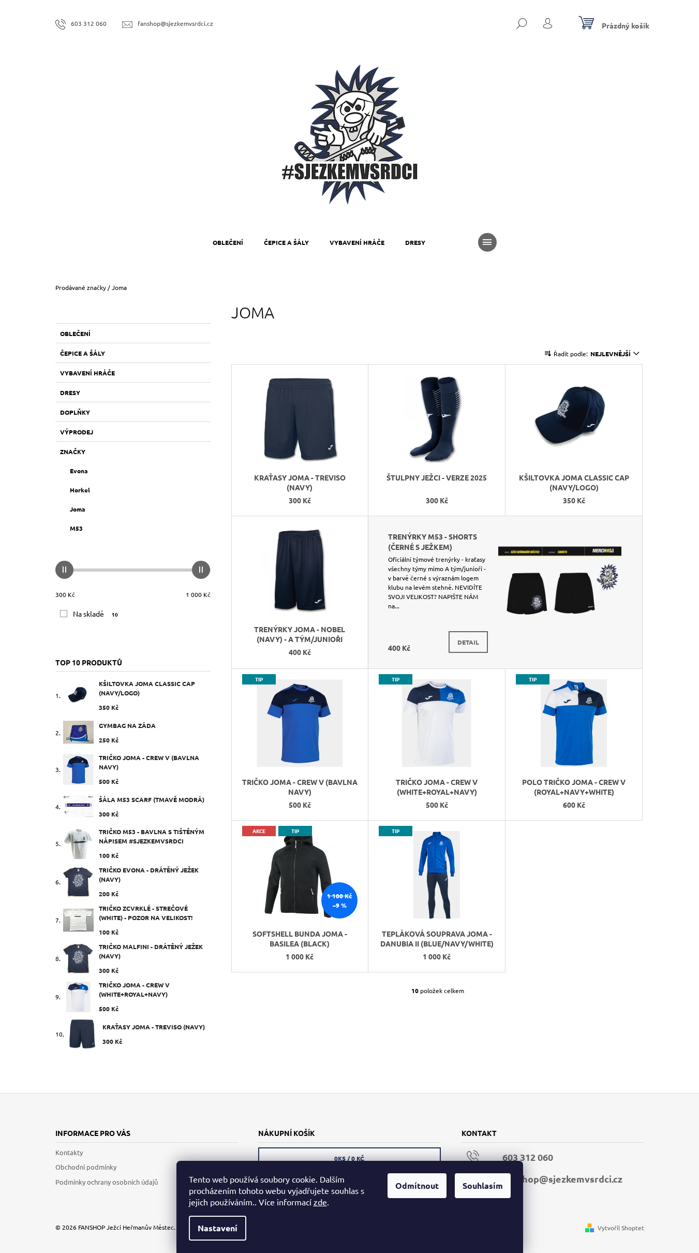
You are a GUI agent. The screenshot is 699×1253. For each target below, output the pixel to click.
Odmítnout (417, 1185)
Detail (468, 642)
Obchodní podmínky (85, 1166)
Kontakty (69, 1152)
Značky (72, 451)
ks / (349, 1158)
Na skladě (95, 613)
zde (320, 1202)
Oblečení (75, 333)
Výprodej (76, 432)
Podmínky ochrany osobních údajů (106, 1181)
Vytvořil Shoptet (621, 1227)
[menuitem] (228, 242)
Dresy (70, 392)
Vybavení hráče (87, 373)
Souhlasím (483, 1185)
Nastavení (217, 1227)
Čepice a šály (82, 353)
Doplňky (75, 412)
